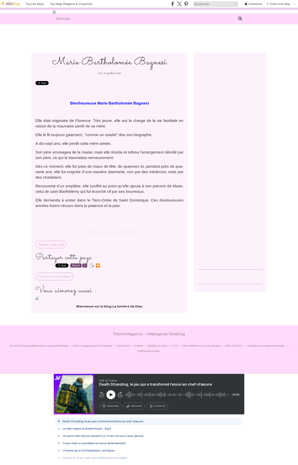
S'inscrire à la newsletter (54, 276)
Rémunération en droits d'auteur (202, 345)
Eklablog (177, 334)
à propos (159, 406)
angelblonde (35, 345)
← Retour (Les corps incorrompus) (109, 232)
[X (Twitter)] (179, 4)
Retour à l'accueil (51, 244)
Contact (138, 345)
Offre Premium (234, 345)
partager (136, 406)
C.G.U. (175, 345)
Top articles (123, 345)
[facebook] (172, 4)
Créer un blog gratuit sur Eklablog (92, 345)
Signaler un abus (157, 345)
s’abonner (113, 406)
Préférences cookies (148, 350)
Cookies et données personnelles (266, 345)
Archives (63, 19)
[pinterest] (186, 4)
